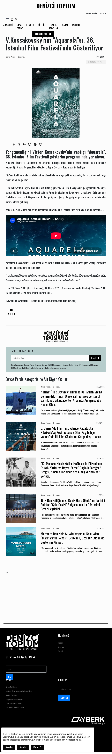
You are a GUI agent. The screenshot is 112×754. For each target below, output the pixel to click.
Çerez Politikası (11, 687)
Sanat (65, 24)
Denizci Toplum (55, 5)
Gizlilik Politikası (11, 695)
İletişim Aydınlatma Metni (14, 699)
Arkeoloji (8, 24)
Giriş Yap (61, 647)
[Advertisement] (56, 594)
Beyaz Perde (20, 26)
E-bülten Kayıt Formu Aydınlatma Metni (19, 691)
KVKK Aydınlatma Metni (14, 703)
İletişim (60, 643)
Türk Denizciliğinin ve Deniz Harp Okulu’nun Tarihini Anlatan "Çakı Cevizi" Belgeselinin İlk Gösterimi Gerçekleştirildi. (73, 504)
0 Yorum (11, 313)
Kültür (41, 24)
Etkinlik (30, 24)
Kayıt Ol (95, 358)
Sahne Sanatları (54, 26)
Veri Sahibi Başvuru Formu (15, 707)
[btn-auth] (12, 19)
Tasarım (76, 24)
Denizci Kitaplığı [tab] (43, 33)
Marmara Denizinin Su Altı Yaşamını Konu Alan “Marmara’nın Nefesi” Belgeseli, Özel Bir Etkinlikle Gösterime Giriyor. (72, 538)
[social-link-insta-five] (34, 657)
